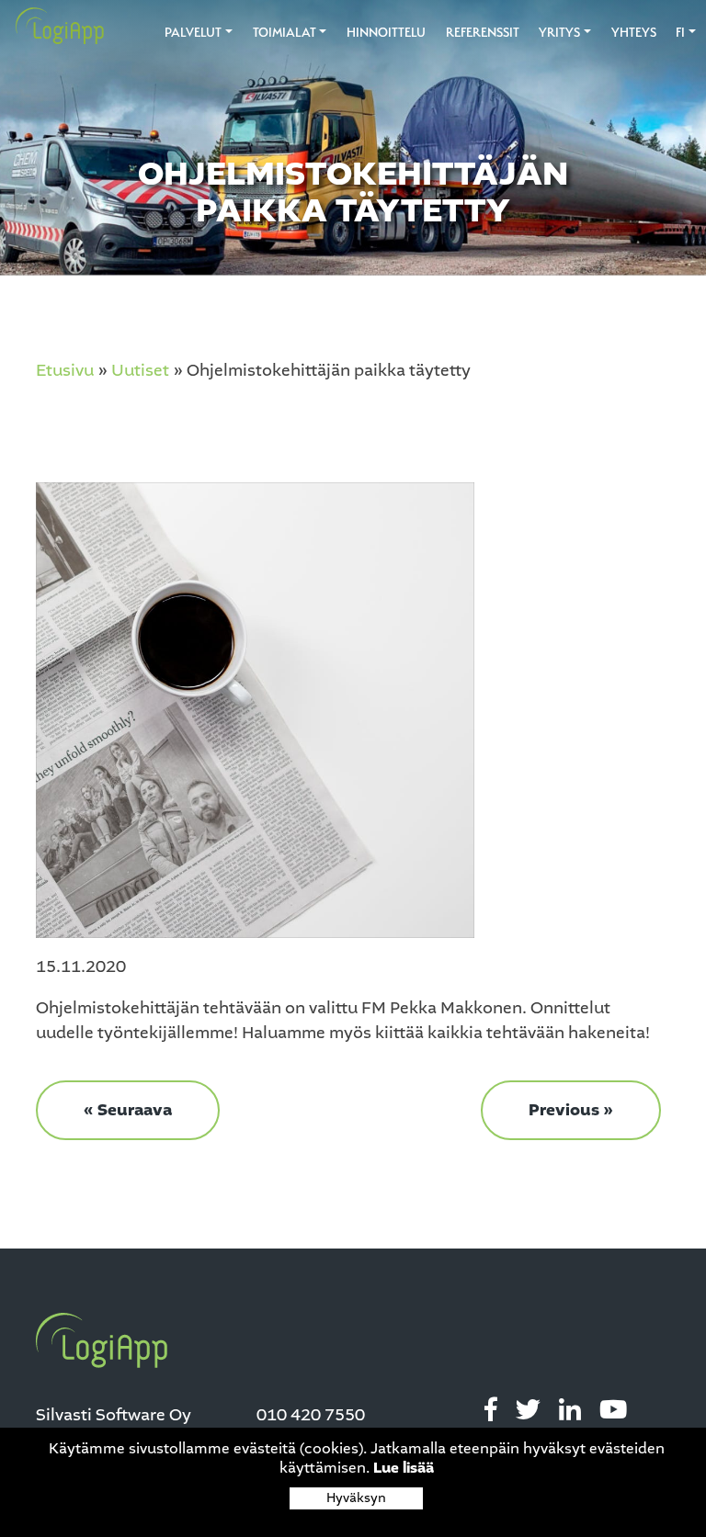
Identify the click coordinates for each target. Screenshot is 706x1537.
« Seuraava (128, 1110)
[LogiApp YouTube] (613, 1411)
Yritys (559, 32)
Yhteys (633, 32)
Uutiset (140, 370)
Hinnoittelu (386, 32)
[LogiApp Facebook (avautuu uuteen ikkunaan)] (490, 1411)
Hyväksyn (356, 1498)
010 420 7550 (310, 1415)
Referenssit (482, 32)
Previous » (571, 1110)
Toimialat (284, 32)
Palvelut (193, 32)
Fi (680, 32)
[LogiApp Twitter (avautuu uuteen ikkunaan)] (528, 1411)
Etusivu (65, 370)
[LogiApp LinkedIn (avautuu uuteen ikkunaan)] (570, 1411)
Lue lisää (403, 1468)
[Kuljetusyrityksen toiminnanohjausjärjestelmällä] (53, 26)
